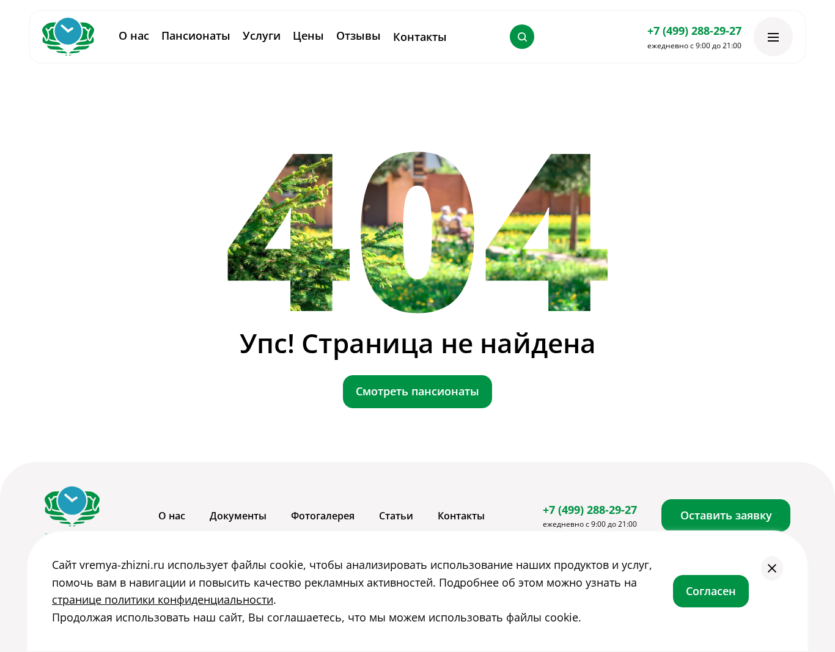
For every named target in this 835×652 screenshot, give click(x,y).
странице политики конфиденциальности (162, 599)
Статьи (396, 515)
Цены (308, 35)
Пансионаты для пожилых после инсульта (407, 441)
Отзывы (358, 35)
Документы (238, 515)
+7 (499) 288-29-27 (694, 30)
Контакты (420, 36)
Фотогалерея (323, 515)
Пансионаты (195, 35)
